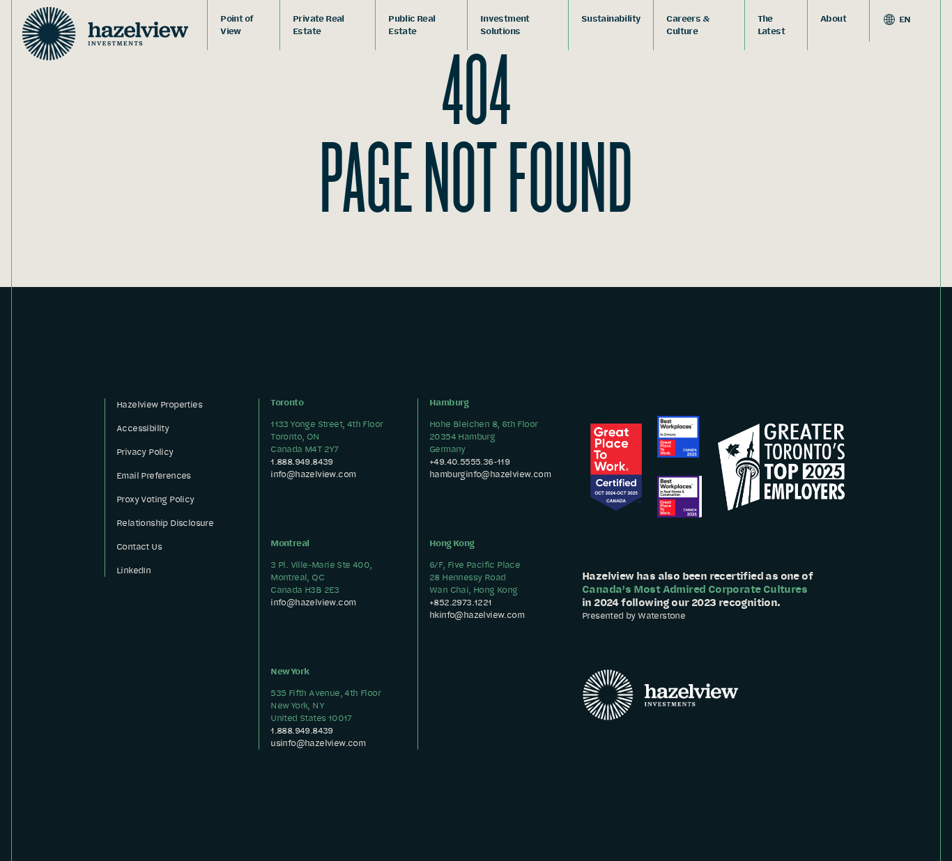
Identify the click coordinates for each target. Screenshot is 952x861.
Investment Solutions (505, 25)
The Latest (771, 25)
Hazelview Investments (105, 33)
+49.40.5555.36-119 (469, 461)
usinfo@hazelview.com (317, 743)
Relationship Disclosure (164, 523)
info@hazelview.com (312, 474)
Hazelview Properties (159, 404)
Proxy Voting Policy (155, 499)
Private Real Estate (318, 25)
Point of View (236, 25)
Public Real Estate (411, 25)
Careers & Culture (687, 25)
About (833, 18)
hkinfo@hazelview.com (476, 615)
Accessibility (142, 428)
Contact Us (139, 546)
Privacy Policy (145, 452)
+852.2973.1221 (460, 602)
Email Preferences (153, 475)
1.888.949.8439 (301, 461)
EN (904, 19)
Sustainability (611, 18)
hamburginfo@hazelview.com (490, 474)
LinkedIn (133, 570)
